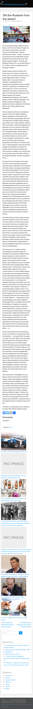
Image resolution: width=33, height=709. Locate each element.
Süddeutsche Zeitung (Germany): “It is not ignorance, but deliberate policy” (13, 477)
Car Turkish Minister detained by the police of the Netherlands (24, 625)
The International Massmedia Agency (14, 4)
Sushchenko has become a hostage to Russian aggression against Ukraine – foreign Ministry (15, 575)
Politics (8, 678)
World (7, 689)
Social (20, 21)
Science (8, 682)
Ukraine (8, 686)
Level (8, 700)
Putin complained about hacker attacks (12, 597)
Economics (9, 675)
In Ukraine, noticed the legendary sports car (14, 451)
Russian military (10, 680)
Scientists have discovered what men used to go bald (7, 625)
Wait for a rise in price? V (13, 654)
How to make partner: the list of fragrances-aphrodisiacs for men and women (14, 499)
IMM (15, 21)
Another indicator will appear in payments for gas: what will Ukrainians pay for (16, 658)
